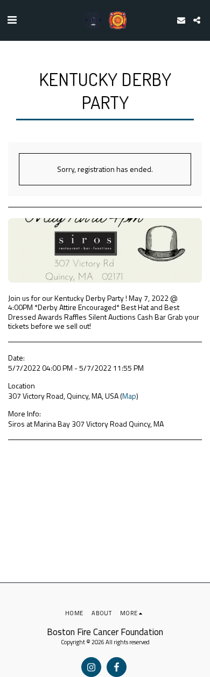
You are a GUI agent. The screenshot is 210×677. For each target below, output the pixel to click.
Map (129, 395)
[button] (12, 20)
